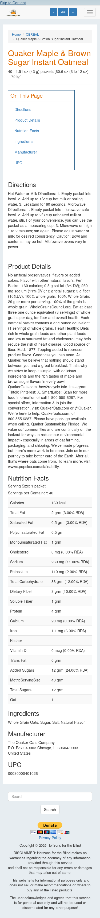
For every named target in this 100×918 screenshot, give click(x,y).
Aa (63, 12)
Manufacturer (25, 152)
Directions (22, 109)
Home (16, 34)
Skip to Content (13, 2)
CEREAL (32, 34)
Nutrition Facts (26, 130)
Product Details (27, 120)
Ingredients (23, 141)
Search (50, 809)
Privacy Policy (50, 837)
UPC (18, 162)
